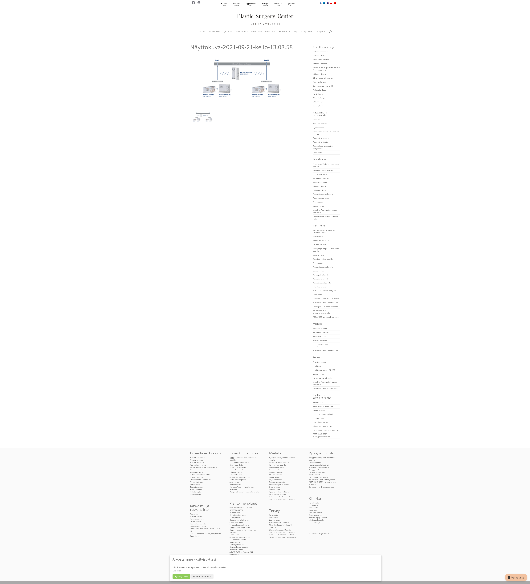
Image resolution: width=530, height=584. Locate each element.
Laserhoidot (320, 159)
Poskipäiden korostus (321, 422)
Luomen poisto (318, 206)
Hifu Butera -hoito (320, 287)
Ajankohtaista (284, 31)
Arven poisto (318, 202)
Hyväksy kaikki (181, 576)
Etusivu (202, 31)
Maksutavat (270, 31)
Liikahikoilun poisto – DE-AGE (324, 370)
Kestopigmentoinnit (320, 279)
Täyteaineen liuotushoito (322, 426)
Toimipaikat (320, 31)
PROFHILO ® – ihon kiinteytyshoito (322, 479)
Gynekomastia (318, 128)
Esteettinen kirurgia (324, 47)
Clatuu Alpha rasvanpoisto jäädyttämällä (323, 147)
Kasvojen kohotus (319, 82)
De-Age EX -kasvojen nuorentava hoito (244, 492)
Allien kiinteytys (319, 98)
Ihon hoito (319, 225)
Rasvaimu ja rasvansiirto (320, 114)
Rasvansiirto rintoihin (321, 59)
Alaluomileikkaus (319, 90)
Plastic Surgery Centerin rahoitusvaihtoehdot (318, 518)
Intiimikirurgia (318, 102)
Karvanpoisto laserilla (321, 178)
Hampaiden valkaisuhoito (322, 378)
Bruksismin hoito (319, 362)
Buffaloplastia (318, 106)
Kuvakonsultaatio (315, 512)
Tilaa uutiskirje (314, 522)
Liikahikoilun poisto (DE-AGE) (280, 530)
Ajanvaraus (228, 31)
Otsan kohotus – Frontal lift (323, 86)
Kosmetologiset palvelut (322, 283)
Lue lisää (177, 570)
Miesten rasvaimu (320, 340)
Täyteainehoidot (319, 410)
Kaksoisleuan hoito (320, 124)
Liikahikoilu (317, 366)
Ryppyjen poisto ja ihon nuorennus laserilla (243, 531)
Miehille (317, 323)
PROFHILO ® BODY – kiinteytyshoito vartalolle (322, 311)
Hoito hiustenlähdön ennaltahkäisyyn (320, 345)
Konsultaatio (256, 31)
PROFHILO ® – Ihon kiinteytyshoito (326, 430)
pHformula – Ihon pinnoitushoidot (325, 303)
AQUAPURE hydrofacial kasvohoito (326, 317)
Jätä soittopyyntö (315, 515)
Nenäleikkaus (318, 94)
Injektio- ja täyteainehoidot (322, 396)
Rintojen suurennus (320, 52)
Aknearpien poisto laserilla (323, 194)
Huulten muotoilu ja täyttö (323, 414)
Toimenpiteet (214, 31)
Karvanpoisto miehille (277, 494)
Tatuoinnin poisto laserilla (323, 170)
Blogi (296, 31)
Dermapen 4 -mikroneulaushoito (325, 307)
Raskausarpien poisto (321, 198)
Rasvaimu (316, 120)
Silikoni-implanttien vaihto (323, 78)
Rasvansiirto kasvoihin (321, 138)
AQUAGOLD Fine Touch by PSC (324, 291)
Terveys (317, 357)
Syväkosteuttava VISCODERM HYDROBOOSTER (324, 231)
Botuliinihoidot (318, 418)
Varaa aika (517, 577)
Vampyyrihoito (318, 255)
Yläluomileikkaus (319, 74)
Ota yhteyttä (306, 31)
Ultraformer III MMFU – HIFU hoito (326, 299)
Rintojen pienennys (320, 63)
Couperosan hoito (320, 174)
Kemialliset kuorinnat (321, 240)
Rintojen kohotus (319, 56)
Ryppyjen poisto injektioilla (323, 406)
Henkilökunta (241, 31)
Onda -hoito (317, 152)
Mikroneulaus (318, 236)
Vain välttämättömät (202, 576)
